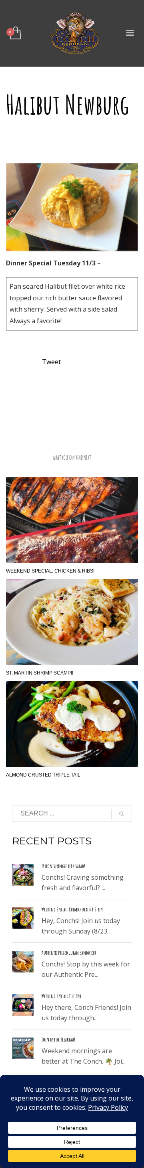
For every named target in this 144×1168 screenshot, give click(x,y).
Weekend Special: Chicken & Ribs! (50, 571)
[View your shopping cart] (15, 33)
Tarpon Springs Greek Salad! (63, 866)
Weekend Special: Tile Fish (61, 996)
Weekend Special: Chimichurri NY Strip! (72, 909)
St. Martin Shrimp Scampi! (39, 673)
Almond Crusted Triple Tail (43, 775)
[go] (121, 813)
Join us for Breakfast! (58, 1039)
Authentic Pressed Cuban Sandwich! (69, 953)
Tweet (51, 361)
